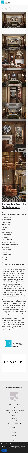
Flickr (14, 438)
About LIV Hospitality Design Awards (14, 404)
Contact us (14, 418)
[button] (3, 8)
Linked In (14, 432)
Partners (14, 415)
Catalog (14, 407)
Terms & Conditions (14, 420)
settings (19, 447)
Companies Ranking (14, 412)
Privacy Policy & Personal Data (14, 423)
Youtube (14, 435)
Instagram (14, 430)
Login (14, 440)
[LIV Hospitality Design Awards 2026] (6, 2)
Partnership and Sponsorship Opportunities (14, 410)
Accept (4, 450)
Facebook (14, 427)
